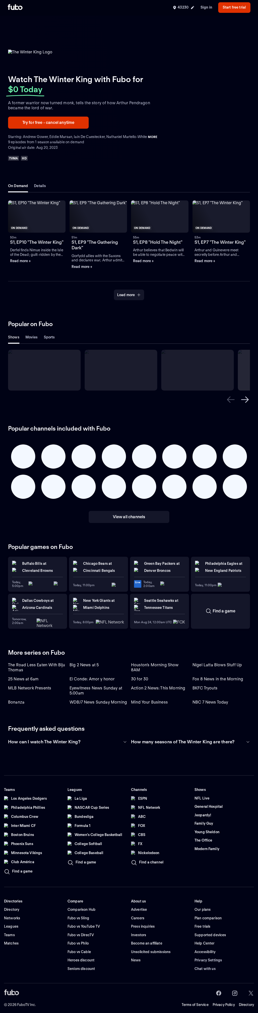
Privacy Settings (208, 960)
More (152, 137)
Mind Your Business (149, 702)
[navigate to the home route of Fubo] (15, 7)
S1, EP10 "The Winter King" (36, 242)
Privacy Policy (224, 1005)
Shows (13, 337)
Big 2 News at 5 (84, 664)
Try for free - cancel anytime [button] (48, 122)
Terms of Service (195, 1005)
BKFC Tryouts (204, 688)
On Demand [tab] (18, 186)
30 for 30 (139, 679)
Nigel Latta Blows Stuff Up (217, 664)
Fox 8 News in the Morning (217, 679)
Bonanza (16, 702)
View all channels (129, 516)
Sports (49, 337)
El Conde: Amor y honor (92, 679)
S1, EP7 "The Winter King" (220, 242)
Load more (126, 295)
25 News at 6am (23, 679)
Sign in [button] (206, 7)
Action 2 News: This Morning (158, 688)
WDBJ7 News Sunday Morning (98, 702)
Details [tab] (40, 186)
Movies (31, 337)
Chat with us (205, 969)
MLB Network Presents (29, 688)
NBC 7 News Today (210, 702)
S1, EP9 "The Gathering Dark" (95, 245)
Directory (246, 1005)
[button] (37, 216)
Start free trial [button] (234, 7)
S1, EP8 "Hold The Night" (157, 242)
